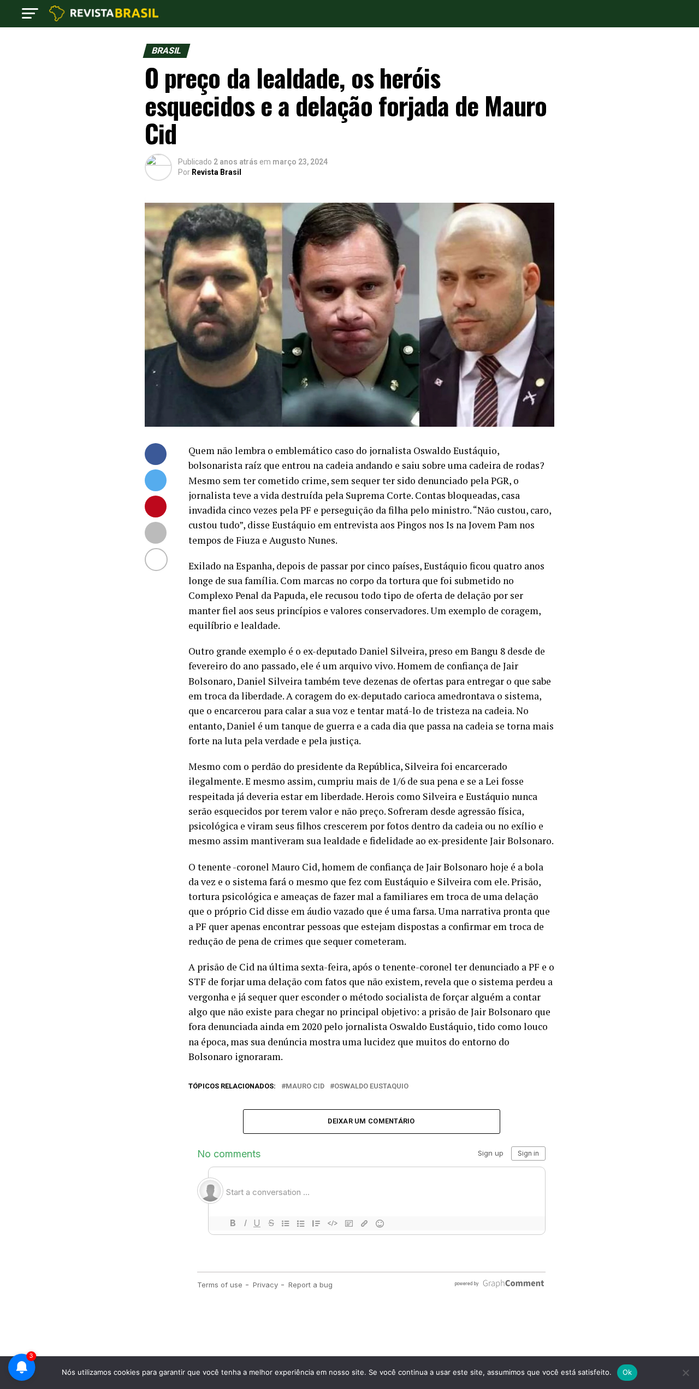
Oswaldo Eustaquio (371, 1086)
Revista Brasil (216, 172)
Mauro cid (305, 1086)
